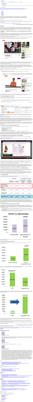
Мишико (5, 380)
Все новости (1, 378)
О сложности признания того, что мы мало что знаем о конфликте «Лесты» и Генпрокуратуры (17, 380)
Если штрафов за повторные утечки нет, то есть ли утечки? (9, 366)
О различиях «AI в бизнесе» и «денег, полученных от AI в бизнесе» (10, 374)
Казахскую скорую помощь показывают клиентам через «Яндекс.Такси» (16, 381)
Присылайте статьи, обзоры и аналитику (27, 327)
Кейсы (2, 13)
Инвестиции (3, 12)
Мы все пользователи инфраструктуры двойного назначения (9, 363)
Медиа (2, 11)
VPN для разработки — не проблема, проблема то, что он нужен (9, 370)
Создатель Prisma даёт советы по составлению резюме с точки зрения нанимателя (11, 368)
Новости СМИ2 (2, 25)
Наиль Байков (3, 335)
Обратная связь (3, 399)
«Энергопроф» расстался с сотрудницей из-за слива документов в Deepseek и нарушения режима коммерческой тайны (16, 376)
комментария (2, 328)
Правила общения (4, 395)
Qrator (6, 398)
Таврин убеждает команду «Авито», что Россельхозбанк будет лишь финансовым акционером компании (18, 383)
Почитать (1, 367)
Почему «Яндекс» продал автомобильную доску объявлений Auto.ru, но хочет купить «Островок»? (14, 377)
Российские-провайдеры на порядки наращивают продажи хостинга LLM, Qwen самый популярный (13, 388)
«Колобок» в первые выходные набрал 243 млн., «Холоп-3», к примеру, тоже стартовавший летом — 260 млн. (14, 389)
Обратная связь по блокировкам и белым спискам (7, 369)
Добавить (2, 330)
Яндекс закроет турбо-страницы (10, 386)
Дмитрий (5, 385)
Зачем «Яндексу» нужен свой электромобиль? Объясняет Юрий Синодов (11, 364)
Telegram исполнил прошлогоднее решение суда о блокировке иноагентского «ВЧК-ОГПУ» (17, 385)
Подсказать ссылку (2, 372)
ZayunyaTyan (5, 381)
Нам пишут (3, 14)
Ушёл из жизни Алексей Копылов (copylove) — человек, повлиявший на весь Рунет (11, 362)
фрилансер (5, 383)
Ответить (8, 342)
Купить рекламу (3, 7)
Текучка (2, 15)
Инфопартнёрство (4, 396)
